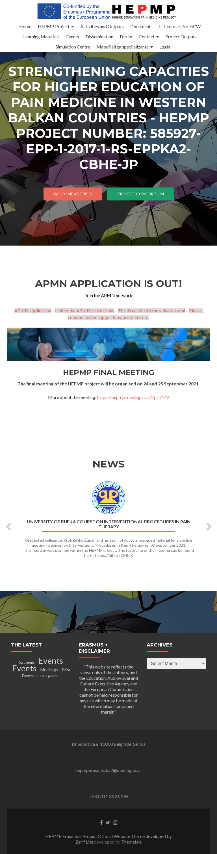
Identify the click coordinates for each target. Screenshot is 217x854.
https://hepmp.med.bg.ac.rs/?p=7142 (133, 397)
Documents (141, 26)
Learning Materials (41, 36)
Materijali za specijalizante (123, 46)
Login (164, 46)
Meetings (49, 669)
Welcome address (72, 193)
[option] (108, 522)
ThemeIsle (131, 841)
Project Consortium (140, 193)
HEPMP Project (54, 26)
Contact (147, 36)
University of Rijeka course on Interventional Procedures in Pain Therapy (108, 524)
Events (72, 36)
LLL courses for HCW (180, 26)
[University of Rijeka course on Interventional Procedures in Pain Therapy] (108, 498)
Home (25, 26)
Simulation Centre (73, 46)
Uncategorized (47, 676)
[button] (9, 526)
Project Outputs (181, 36)
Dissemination (99, 36)
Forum (126, 36)
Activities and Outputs (102, 26)
